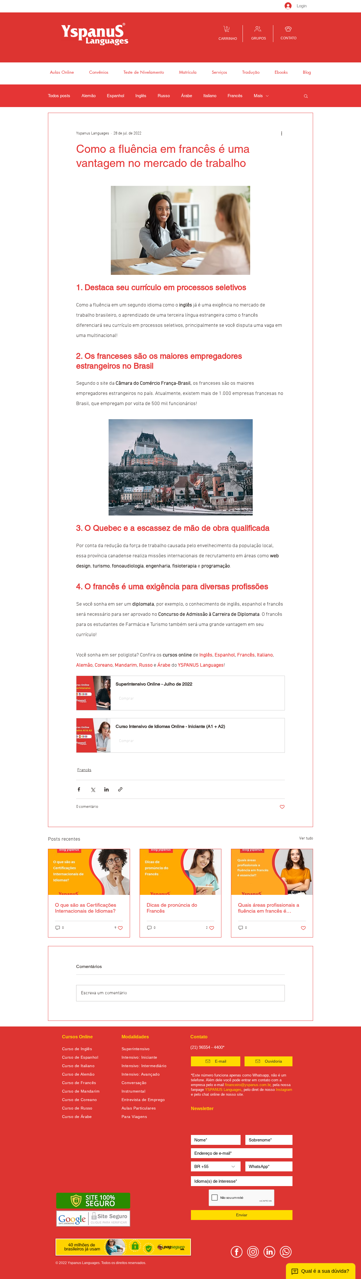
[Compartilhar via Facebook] (79, 789)
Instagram (284, 1089)
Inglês (140, 95)
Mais (258, 95)
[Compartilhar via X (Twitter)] (92, 789)
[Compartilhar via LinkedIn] (106, 789)
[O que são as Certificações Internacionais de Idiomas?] (89, 872)
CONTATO (288, 38)
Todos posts (59, 95)
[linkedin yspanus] (269, 1252)
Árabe (186, 95)
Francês (235, 95)
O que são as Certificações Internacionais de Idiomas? (85, 908)
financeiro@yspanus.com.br (247, 1085)
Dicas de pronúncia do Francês (172, 908)
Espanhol (115, 95)
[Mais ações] (281, 133)
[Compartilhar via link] (120, 789)
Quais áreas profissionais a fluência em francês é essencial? (268, 908)
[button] (226, 29)
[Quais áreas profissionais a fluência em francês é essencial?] (272, 872)
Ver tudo (306, 838)
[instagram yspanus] (253, 1252)
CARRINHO (228, 39)
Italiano (209, 95)
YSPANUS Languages (223, 1089)
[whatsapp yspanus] (285, 1252)
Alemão (89, 95)
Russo (164, 95)
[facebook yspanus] (236, 1252)
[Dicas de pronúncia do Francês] (180, 872)
